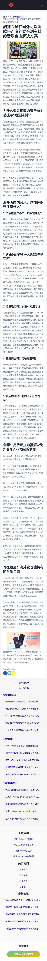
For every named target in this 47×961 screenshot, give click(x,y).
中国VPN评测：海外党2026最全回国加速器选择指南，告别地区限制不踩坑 (23, 753)
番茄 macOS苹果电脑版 (23, 845)
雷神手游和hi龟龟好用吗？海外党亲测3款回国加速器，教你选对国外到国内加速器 (23, 760)
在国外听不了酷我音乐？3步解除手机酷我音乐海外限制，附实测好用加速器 (23, 723)
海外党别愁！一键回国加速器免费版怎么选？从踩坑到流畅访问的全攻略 (23, 774)
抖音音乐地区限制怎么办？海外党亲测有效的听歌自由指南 (23, 716)
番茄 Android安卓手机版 (23, 856)
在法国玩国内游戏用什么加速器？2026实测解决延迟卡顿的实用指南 (23, 767)
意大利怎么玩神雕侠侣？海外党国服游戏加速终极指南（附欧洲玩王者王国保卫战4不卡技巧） (23, 819)
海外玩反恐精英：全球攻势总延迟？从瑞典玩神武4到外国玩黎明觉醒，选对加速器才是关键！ (23, 790)
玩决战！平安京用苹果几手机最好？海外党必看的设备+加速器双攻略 (23, 797)
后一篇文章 (24, 688)
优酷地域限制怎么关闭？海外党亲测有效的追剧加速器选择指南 (23, 709)
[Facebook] (5, 673)
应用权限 (23, 881)
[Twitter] (9, 673)
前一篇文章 (24, 683)
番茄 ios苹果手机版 (23, 851)
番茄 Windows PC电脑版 (23, 839)
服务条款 (23, 869)
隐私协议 (23, 875)
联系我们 (23, 887)
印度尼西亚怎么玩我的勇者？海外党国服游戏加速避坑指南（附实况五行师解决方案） (23, 804)
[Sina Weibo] (13, 673)
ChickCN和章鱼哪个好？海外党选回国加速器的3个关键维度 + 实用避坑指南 (23, 746)
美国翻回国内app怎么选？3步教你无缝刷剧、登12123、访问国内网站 (23, 702)
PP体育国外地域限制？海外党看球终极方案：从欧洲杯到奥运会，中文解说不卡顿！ (23, 730)
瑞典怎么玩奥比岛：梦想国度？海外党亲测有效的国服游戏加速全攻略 (23, 811)
